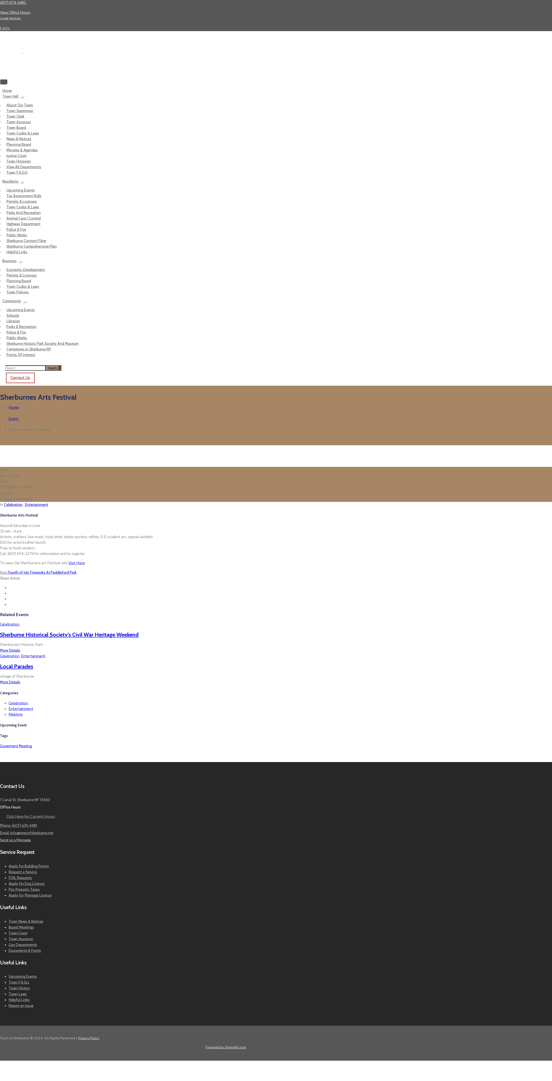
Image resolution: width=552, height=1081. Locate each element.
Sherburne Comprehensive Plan (31, 246)
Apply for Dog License (26, 883)
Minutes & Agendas (22, 150)
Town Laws (18, 994)
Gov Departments (23, 945)
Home (14, 407)
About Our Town (19, 105)
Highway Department (23, 224)
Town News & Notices (26, 921)
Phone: (18, 825)
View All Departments (23, 167)
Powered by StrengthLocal (225, 1047)
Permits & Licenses (21, 201)
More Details (10, 650)
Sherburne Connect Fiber (26, 241)
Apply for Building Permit (29, 866)
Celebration (13, 504)
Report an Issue (21, 1005)
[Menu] (22, 97)
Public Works (16, 235)
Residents (10, 181)
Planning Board (18, 144)
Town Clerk (15, 116)
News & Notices (18, 139)
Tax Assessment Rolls (23, 196)
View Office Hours (15, 12)
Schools (12, 315)
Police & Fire (16, 229)
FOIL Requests (20, 878)
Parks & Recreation (21, 327)
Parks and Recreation (23, 213)
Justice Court (16, 156)
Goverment (9, 746)
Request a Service (23, 872)
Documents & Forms (25, 950)
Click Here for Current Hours (30, 816)
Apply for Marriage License (30, 895)
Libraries (13, 321)
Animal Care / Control (23, 218)
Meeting (15, 714)
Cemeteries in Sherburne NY (28, 349)
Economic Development (25, 270)
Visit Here (76, 563)
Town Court (18, 933)
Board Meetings (21, 927)
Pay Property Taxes (24, 889)
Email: (26, 833)
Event (14, 418)
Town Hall (10, 96)
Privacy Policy (88, 1038)
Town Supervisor (19, 111)
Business (9, 261)
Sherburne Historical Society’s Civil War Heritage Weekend (69, 634)
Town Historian (18, 161)
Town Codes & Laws (22, 133)
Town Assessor (18, 122)
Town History (19, 988)
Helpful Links (19, 1000)
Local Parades (16, 666)
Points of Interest (20, 355)
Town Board (16, 127)
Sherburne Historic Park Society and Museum (42, 343)
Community (11, 301)
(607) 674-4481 (13, 2)
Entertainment (36, 504)
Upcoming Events (20, 190)
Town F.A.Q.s (19, 982)
